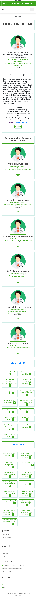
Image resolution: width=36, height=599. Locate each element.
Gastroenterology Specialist (27, 373)
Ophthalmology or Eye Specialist (10, 401)
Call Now (18, 127)
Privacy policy (7, 537)
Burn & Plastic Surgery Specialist (9, 411)
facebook (6, 581)
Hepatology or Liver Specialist (9, 392)
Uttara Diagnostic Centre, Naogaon (9, 492)
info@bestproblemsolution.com (12, 568)
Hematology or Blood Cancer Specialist (27, 392)
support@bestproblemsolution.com (13, 565)
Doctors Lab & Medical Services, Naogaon (26, 474)
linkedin (5, 584)
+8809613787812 (21, 123)
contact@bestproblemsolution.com (19, 3)
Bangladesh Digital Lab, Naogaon (10, 502)
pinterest (5, 587)
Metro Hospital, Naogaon (27, 483)
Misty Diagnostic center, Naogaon (26, 464)
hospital (5, 550)
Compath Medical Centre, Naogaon (9, 473)
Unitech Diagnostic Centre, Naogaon (9, 483)
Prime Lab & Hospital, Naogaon (9, 454)
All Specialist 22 (18, 363)
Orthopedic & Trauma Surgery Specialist (27, 401)
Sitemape (6, 534)
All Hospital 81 (18, 444)
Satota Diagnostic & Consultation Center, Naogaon (27, 493)
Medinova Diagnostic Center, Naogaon (27, 502)
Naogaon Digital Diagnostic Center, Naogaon (9, 512)
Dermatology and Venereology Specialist (9, 427)
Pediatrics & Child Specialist (9, 436)
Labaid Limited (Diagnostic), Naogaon (9, 465)
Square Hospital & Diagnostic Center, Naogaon (27, 455)
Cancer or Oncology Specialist (9, 419)
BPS (3, 9)
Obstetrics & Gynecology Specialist (26, 381)
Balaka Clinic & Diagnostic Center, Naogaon (27, 512)
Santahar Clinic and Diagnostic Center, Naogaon (9, 522)
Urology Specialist (27, 417)
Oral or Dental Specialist (26, 426)
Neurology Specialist (9, 372)
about (5, 541)
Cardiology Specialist (27, 410)
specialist (5, 553)
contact (5, 556)
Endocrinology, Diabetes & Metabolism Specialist (9, 381)
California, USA (7, 572)
